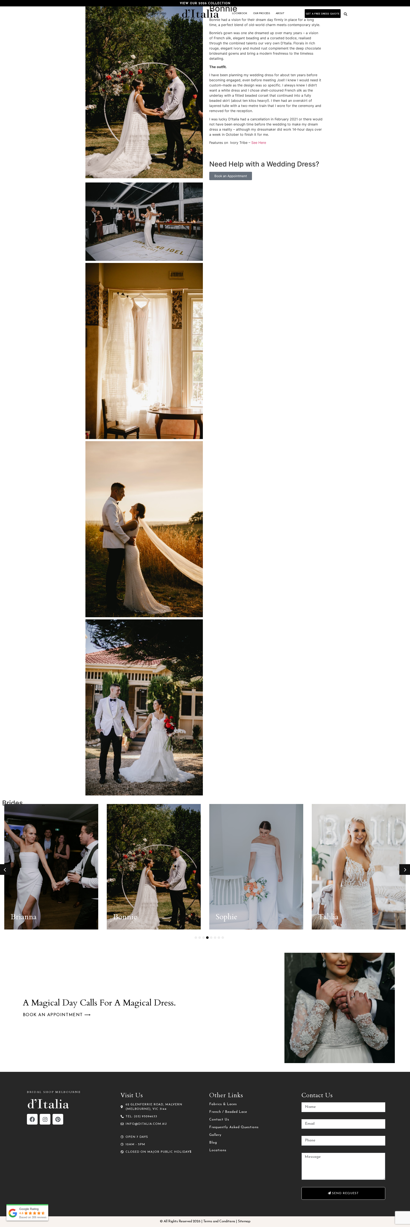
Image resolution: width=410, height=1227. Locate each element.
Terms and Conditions (219, 1221)
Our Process (261, 13)
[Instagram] (45, 1119)
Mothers (160, 13)
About (280, 13)
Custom (105, 13)
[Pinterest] (58, 1119)
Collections (130, 13)
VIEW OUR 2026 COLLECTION (205, 3)
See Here (258, 142)
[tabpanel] (51, 867)
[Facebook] (32, 1119)
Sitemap (244, 1221)
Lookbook (239, 13)
